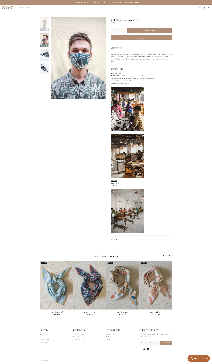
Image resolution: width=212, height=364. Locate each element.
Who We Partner (44, 340)
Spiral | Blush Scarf (156, 312)
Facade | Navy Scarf (89, 312)
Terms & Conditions (78, 337)
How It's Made (44, 342)
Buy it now (141, 38)
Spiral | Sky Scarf (122, 312)
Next (169, 255)
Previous (164, 255)
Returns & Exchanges (79, 340)
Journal (42, 337)
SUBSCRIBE (166, 343)
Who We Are (44, 334)
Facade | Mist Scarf (56, 312)
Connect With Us (111, 334)
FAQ (107, 337)
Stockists (108, 340)
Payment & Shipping (78, 334)
